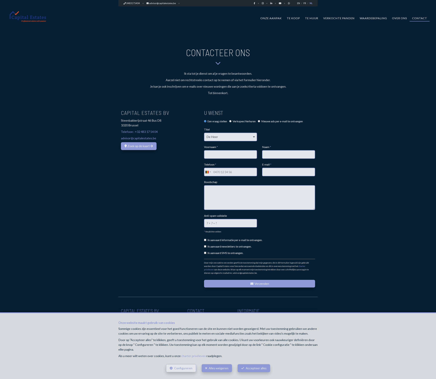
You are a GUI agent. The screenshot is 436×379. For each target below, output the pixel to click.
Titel (207, 129)
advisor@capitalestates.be (138, 138)
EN (298, 3)
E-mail (266, 164)
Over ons (399, 18)
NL (311, 3)
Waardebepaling (373, 18)
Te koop (293, 18)
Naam (266, 147)
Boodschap (210, 182)
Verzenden (261, 283)
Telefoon (210, 164)
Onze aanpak (271, 18)
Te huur (311, 18)
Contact (419, 18)
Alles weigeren (218, 368)
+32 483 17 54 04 (146, 132)
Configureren (183, 368)
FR (304, 3)
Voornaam (211, 147)
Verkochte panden (339, 18)
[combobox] (208, 172)
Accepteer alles (256, 368)
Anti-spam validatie (215, 215)
